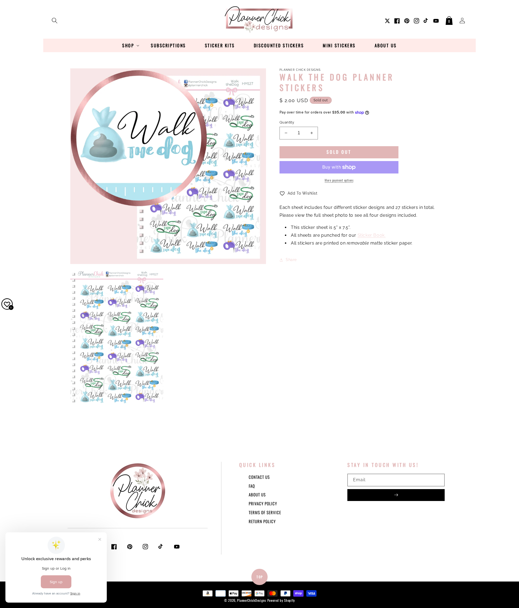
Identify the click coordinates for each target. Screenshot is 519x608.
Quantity (287, 122)
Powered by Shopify (281, 600)
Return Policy (262, 521)
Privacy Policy (263, 503)
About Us (257, 494)
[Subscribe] (396, 495)
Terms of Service (265, 512)
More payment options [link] (339, 180)
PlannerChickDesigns (251, 600)
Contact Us (259, 477)
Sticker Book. (372, 235)
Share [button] (291, 260)
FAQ (252, 486)
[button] (55, 19)
